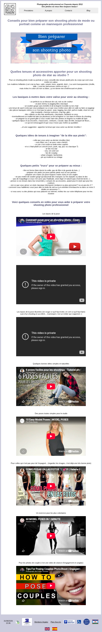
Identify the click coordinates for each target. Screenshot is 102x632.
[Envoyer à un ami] (17, 623)
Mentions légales (41, 622)
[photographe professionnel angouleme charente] (10, 14)
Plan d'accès (56, 622)
